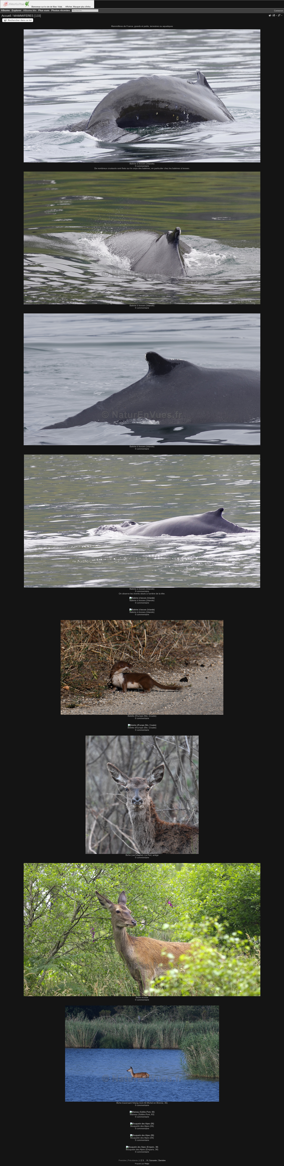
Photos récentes (60, 10)
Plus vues (43, 10)
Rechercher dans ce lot (20, 20)
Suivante (153, 1160)
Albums (5, 10)
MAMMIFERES (23, 15)
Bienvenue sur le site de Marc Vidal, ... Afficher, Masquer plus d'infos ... (62, 7)
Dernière (162, 1160)
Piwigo (147, 1164)
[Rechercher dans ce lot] (270, 15)
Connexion (278, 11)
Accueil (6, 15)
